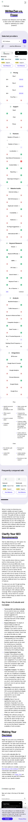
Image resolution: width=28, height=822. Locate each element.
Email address (6, 799)
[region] (14, 487)
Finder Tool (18, 774)
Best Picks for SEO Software (10, 769)
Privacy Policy (22, 818)
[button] (7, 59)
